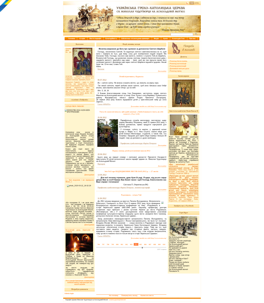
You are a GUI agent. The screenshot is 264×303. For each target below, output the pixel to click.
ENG (197, 3)
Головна (71, 39)
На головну (113, 296)
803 (131, 244)
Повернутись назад (129, 296)
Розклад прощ (175, 71)
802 (126, 244)
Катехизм (101, 69)
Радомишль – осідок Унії (131, 195)
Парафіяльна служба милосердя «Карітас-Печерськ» (138, 143)
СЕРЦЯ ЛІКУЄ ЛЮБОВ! (75, 106)
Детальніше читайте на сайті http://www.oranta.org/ (148, 106)
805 (140, 244)
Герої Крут (183, 213)
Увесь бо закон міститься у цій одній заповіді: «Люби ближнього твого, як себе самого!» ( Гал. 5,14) (131, 113)
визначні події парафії (142, 188)
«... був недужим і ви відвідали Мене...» (80, 181)
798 (108, 244)
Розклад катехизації (178, 64)
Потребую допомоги (79, 289)
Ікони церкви (183, 76)
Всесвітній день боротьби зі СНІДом (80, 231)
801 (122, 244)
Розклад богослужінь (178, 61)
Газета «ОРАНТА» (104, 104)
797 (103, 244)
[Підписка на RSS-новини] (187, 3)
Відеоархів (101, 164)
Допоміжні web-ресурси (179, 69)
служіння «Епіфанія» (79, 100)
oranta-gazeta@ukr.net (117, 300)
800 (117, 244)
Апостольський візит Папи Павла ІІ (183, 111)
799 (112, 244)
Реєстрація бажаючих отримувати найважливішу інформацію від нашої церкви (80, 282)
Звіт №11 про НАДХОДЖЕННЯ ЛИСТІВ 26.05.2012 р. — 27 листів (131, 171)
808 (154, 244)
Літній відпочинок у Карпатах (131, 76)
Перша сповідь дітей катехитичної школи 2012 (131, 151)
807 (150, 244)
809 (159, 244)
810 (164, 244)
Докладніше (162, 71)
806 (145, 244)
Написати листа (147, 296)
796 (98, 244)
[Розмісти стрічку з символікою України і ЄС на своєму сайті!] (6, 6)
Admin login (69, 293)
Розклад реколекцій (178, 66)
